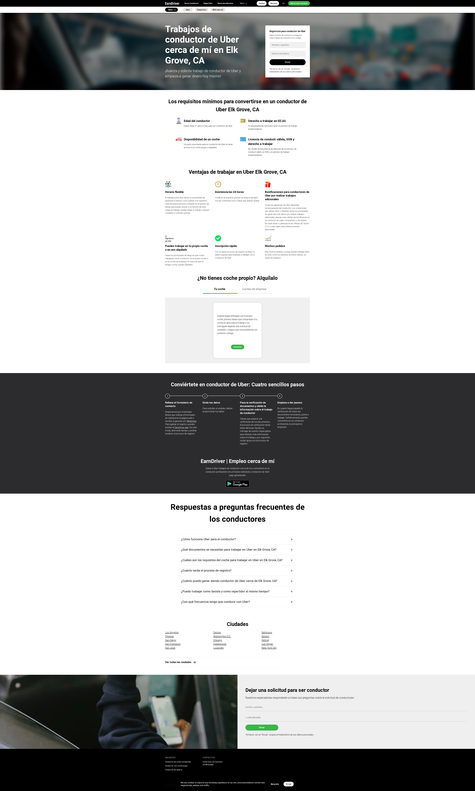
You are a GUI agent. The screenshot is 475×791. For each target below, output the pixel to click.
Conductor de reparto (173, 770)
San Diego (170, 640)
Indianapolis (219, 643)
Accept (288, 784)
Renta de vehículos (225, 3)
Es (284, 3)
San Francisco (172, 643)
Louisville (218, 647)
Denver (217, 632)
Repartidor (208, 3)
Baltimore (267, 632)
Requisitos (201, 10)
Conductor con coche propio (176, 766)
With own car (218, 10)
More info (275, 784)
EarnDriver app (182, 427)
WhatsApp (191, 421)
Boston (265, 636)
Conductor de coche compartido (178, 762)
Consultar (237, 347)
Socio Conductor (191, 3)
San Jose (170, 647)
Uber (188, 10)
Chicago (217, 640)
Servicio (273, 3)
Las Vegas (267, 643)
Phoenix (169, 636)
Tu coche (219, 289)
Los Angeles (172, 632)
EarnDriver (172, 3)
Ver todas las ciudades (178, 662)
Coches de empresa (254, 289)
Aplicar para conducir (299, 3)
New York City (269, 647)
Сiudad (262, 3)
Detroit (265, 640)
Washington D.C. (222, 636)
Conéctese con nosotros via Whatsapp (212, 763)
